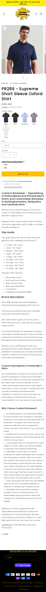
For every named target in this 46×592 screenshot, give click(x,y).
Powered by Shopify (26, 583)
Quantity (5, 151)
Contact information (24, 586)
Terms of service (10, 586)
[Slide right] (27, 77)
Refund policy (24, 589)
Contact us (6, 525)
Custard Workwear (13, 583)
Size (3, 141)
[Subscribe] (39, 557)
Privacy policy (39, 583)
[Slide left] (18, 77)
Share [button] (6, 534)
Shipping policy (38, 586)
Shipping (4, 107)
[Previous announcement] (4, 3)
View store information (13, 187)
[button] (4, 14)
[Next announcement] (42, 3)
